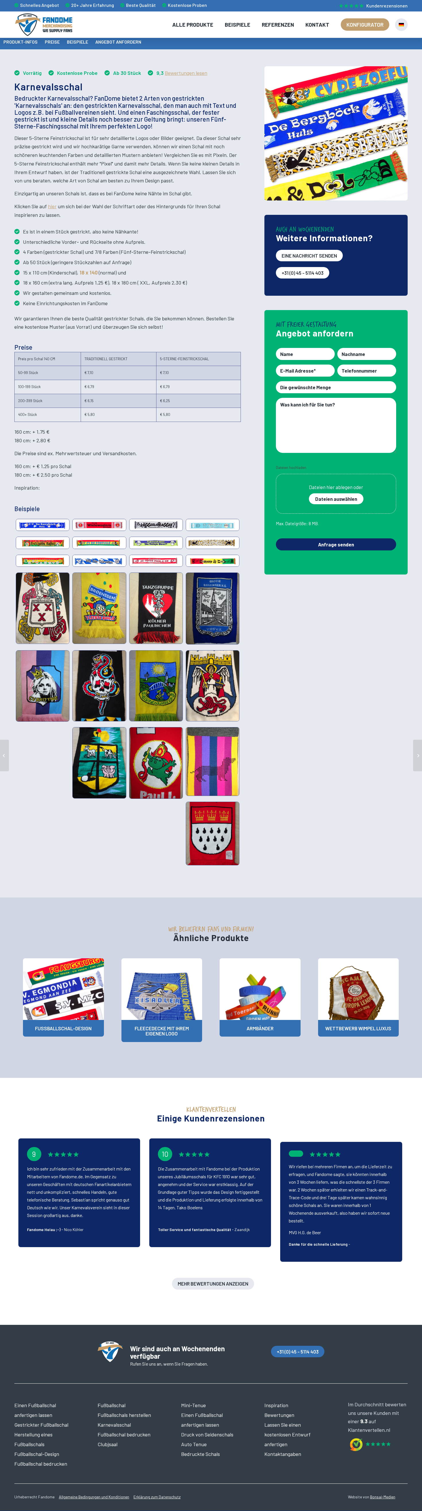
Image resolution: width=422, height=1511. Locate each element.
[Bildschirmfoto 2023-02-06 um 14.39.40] (156, 762)
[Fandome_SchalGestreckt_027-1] (42, 543)
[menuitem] (372, 6)
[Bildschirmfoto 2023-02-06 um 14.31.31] (156, 608)
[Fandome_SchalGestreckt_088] (212, 561)
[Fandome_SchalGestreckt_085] (212, 543)
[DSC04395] (156, 686)
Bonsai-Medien (382, 1496)
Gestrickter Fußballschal (41, 1425)
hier (52, 206)
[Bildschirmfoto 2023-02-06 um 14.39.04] (212, 608)
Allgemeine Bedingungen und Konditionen (94, 1496)
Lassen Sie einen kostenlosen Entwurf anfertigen (287, 1434)
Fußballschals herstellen (124, 1415)
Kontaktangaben (282, 1454)
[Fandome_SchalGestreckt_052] (99, 561)
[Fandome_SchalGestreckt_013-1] (99, 525)
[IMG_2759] (42, 608)
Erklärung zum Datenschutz (157, 1496)
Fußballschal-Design (63, 1028)
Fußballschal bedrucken (40, 1464)
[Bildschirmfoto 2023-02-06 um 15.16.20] (212, 833)
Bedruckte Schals (200, 1454)
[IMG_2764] (212, 686)
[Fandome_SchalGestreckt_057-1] (42, 525)
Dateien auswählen (336, 499)
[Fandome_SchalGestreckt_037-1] (212, 525)
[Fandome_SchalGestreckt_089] (156, 561)
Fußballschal (111, 1405)
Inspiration (276, 1405)
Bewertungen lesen (186, 73)
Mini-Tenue (193, 1405)
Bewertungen (279, 1415)
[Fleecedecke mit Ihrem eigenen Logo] (161, 989)
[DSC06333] (99, 686)
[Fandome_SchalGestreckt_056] (156, 543)
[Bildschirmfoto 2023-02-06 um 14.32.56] (42, 686)
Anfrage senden (336, 544)
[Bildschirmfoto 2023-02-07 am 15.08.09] (212, 761)
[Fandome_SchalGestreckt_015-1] (156, 525)
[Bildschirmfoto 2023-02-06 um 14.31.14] (99, 608)
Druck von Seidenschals (207, 1434)
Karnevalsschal (114, 1425)
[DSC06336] (99, 762)
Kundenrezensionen (387, 5)
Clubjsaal (107, 1444)
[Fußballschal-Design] (63, 989)
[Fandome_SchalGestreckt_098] (42, 561)
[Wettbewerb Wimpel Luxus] (358, 989)
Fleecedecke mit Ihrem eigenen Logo (162, 1031)
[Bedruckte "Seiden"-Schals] (4, 755)
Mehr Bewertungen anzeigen (213, 1283)
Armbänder (260, 1028)
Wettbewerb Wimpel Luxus (358, 1028)
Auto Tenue (194, 1444)
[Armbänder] (260, 989)
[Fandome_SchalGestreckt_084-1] (99, 543)
